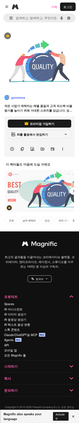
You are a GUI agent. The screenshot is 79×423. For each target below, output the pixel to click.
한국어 (39, 279)
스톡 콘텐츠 (12, 329)
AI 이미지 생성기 (15, 314)
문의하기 (11, 390)
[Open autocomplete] (9, 18)
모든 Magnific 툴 (15, 355)
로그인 (67, 7)
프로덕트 (11, 296)
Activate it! (60, 416)
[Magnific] (39, 245)
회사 (7, 378)
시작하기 (11, 366)
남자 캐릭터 (29, 220)
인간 (47, 220)
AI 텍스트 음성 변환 (17, 324)
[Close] (73, 416)
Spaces (9, 304)
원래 (24, 36)
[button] (40, 278)
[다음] (73, 191)
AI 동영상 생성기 (15, 319)
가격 (54, 7)
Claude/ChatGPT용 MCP (24, 335)
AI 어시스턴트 (13, 309)
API (6, 345)
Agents (12, 340)
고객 (11, 220)
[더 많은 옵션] (62, 149)
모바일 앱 (10, 350)
